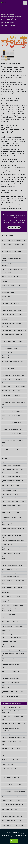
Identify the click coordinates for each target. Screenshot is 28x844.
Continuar (14, 840)
